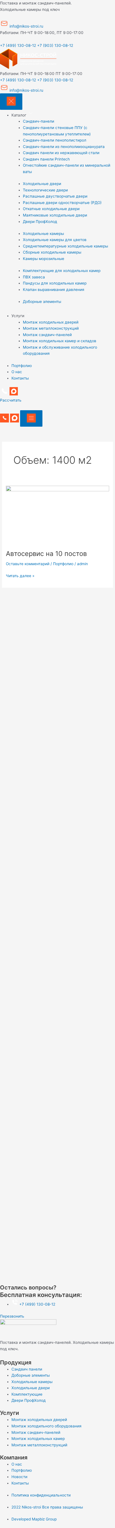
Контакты (20, 378)
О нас (16, 372)
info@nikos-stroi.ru (25, 26)
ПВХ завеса (34, 277)
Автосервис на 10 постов (46, 554)
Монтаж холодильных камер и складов (59, 341)
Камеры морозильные (43, 258)
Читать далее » (20, 575)
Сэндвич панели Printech (46, 159)
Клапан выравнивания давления (53, 289)
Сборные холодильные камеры (52, 252)
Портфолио (21, 365)
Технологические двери (45, 190)
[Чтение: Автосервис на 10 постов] (57, 514)
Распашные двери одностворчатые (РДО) (62, 202)
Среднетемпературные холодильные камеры (65, 246)
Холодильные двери (42, 183)
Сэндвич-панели (38, 121)
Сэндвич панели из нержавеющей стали (61, 152)
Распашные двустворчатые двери (55, 196)
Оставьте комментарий (27, 564)
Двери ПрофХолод (40, 221)
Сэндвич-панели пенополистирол (54, 140)
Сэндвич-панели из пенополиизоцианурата (64, 146)
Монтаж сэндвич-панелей (47, 334)
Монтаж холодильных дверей (50, 322)
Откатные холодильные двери (51, 209)
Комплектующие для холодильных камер (61, 270)
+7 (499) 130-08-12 (18, 45)
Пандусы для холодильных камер (55, 283)
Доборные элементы (42, 301)
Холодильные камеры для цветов (55, 239)
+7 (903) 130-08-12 (55, 45)
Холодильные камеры (43, 233)
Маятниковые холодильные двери (55, 215)
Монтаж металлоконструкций (51, 328)
